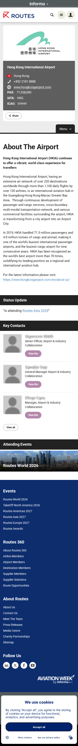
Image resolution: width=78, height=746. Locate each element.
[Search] (52, 15)
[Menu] (61, 15)
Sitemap (8, 642)
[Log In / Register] (71, 15)
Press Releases (12, 624)
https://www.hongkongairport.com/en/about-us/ (36, 280)
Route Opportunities (16, 585)
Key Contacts (14, 325)
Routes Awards (13, 528)
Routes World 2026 (15, 499)
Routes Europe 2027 (16, 522)
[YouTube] (32, 665)
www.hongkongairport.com (32, 87)
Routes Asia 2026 (35, 311)
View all (10, 427)
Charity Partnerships (16, 636)
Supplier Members (14, 573)
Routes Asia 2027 (14, 517)
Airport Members (14, 562)
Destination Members (17, 568)
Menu (63, 129)
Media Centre (11, 630)
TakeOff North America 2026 (21, 505)
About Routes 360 (14, 550)
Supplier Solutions (14, 579)
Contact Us (10, 613)
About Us (9, 607)
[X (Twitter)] (15, 665)
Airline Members (13, 556)
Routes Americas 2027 (17, 511)
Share (15, 115)
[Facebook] (24, 665)
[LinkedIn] (6, 665)
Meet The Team (13, 619)
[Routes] (18, 15)
